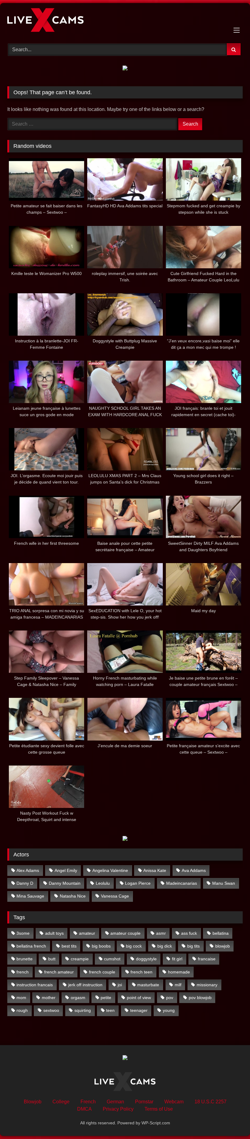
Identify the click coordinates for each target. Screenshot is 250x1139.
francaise (207, 958)
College (61, 1101)
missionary (207, 984)
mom (21, 997)
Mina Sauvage (30, 896)
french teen (141, 971)
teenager (139, 1010)
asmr (161, 933)
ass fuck (189, 933)
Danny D (24, 883)
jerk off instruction (85, 984)
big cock (134, 946)
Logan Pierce (138, 883)
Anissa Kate (154, 870)
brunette (24, 958)
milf (178, 984)
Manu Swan (223, 883)
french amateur (59, 971)
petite (106, 997)
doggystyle (146, 958)
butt (51, 958)
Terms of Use (159, 1109)
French (88, 1101)
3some (23, 933)
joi (120, 984)
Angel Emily (66, 870)
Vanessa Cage (115, 896)
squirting (82, 1010)
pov (169, 997)
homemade (179, 971)
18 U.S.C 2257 (211, 1101)
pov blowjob (200, 997)
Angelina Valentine (110, 870)
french (22, 971)
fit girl (177, 958)
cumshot (112, 958)
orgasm (78, 997)
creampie (80, 958)
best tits (69, 946)
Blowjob (32, 1101)
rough (22, 1010)
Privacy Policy (118, 1109)
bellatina (220, 933)
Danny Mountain (64, 883)
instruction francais (34, 984)
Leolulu (103, 883)
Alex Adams (27, 870)
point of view (139, 997)
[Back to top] (231, 1121)
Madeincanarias (181, 883)
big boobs (101, 946)
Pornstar (144, 1101)
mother (48, 997)
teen (110, 1010)
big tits (193, 946)
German (115, 1101)
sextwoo (51, 1010)
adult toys (54, 933)
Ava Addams (194, 870)
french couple (102, 971)
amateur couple (125, 933)
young (169, 1010)
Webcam (174, 1101)
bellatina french (31, 946)
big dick (164, 946)
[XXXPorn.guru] (125, 21)
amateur (87, 933)
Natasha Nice (73, 896)
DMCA (84, 1109)
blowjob (222, 946)
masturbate (148, 984)
